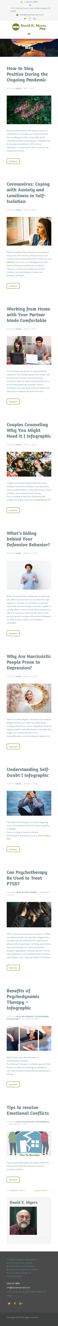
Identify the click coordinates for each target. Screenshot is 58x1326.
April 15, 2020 (29, 444)
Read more (13, 161)
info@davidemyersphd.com (18, 1287)
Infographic (27, 1016)
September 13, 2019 (18, 1124)
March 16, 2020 (30, 676)
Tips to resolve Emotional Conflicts (28, 1110)
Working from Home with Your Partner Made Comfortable (28, 314)
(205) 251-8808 (13, 1283)
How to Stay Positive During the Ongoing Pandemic (27, 73)
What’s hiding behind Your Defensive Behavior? (28, 538)
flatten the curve (13, 262)
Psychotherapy (29, 892)
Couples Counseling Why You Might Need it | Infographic (29, 430)
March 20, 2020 (30, 553)
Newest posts (17, 1190)
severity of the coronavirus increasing (30, 252)
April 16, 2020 (29, 328)
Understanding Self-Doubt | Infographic (28, 772)
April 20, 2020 (29, 209)
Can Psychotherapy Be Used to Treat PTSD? (27, 877)
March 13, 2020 (30, 783)
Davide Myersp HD (43, 499)
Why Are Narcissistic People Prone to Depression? (29, 661)
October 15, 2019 (30, 1018)
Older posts (41, 1190)
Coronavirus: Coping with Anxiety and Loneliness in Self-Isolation (28, 192)
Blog (19, 88)
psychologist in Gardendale (35, 1121)
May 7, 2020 (28, 88)
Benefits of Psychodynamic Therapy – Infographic (23, 999)
